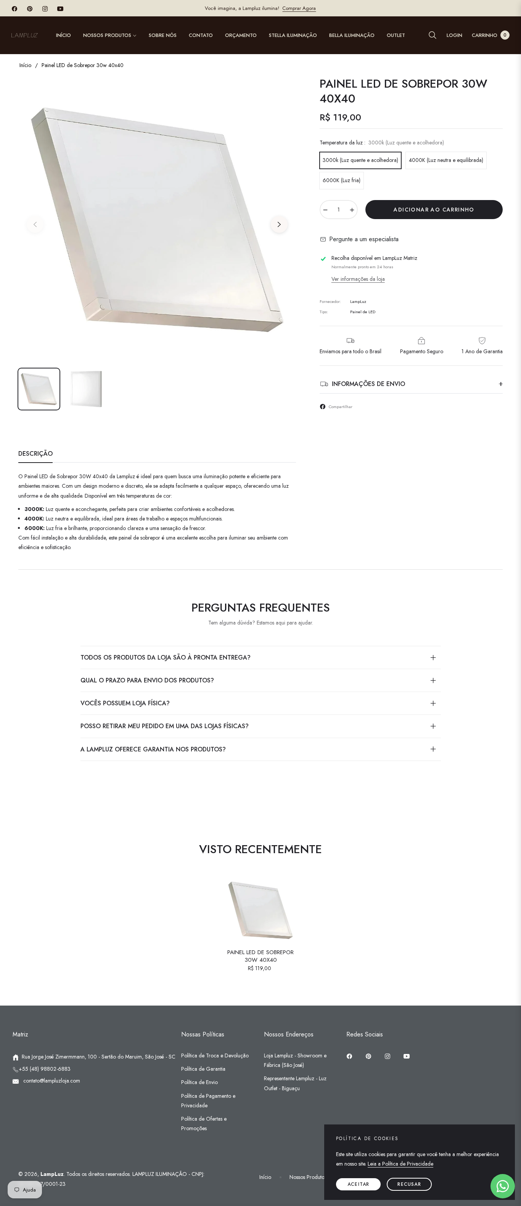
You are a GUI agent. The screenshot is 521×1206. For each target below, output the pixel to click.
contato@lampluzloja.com (51, 1080)
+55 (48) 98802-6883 (45, 1069)
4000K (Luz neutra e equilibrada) (446, 160)
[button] (432, 35)
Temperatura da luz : (382, 142)
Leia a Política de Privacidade (400, 1164)
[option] (157, 220)
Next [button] (279, 224)
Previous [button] (35, 224)
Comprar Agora (299, 8)
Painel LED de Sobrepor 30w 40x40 (260, 956)
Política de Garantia (203, 1069)
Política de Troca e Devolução (215, 1055)
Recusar (409, 1184)
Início (25, 65)
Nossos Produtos (307, 1177)
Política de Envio (199, 1082)
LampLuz (52, 1174)
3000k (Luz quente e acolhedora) (360, 160)
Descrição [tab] (35, 454)
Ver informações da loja (358, 279)
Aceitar (358, 1184)
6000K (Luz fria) (341, 180)
